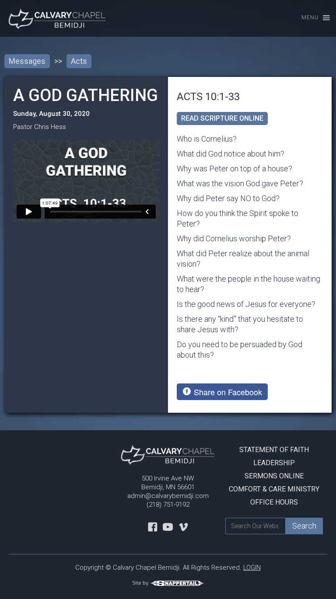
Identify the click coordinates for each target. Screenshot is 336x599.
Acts (79, 61)
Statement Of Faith (274, 450)
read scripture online (222, 118)
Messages (27, 61)
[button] (312, 18)
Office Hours (274, 502)
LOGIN (252, 567)
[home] (54, 18)
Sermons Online (274, 476)
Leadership (274, 463)
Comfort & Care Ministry (274, 489)
